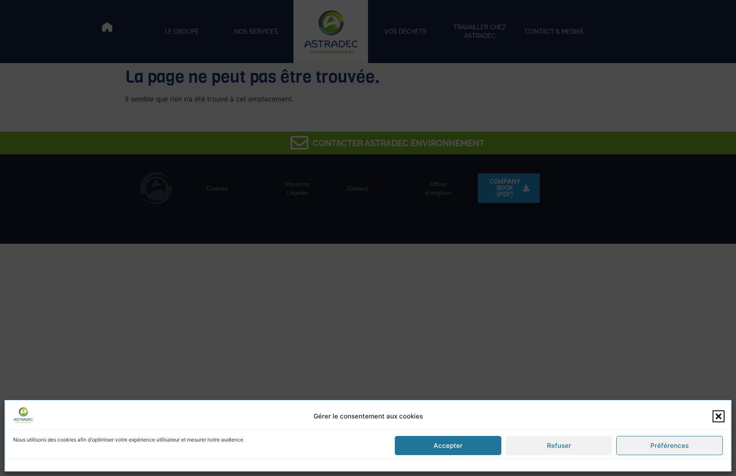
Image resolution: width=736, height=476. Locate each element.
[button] (718, 416)
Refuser (559, 445)
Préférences (669, 445)
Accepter (448, 445)
